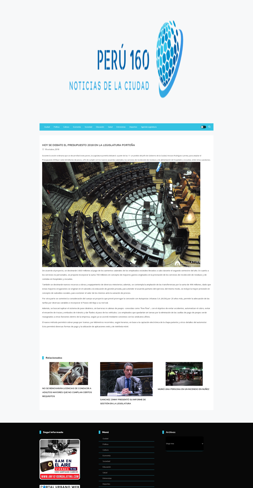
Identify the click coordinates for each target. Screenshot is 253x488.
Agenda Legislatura (149, 127)
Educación (100, 127)
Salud (110, 127)
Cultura (66, 127)
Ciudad (47, 127)
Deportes (133, 127)
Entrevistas (121, 127)
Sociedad (88, 127)
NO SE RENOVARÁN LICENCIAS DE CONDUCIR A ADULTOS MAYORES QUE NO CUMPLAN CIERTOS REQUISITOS (67, 392)
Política (56, 127)
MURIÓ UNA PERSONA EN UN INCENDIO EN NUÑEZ (183, 389)
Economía (77, 127)
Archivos (170, 432)
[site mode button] (203, 127)
